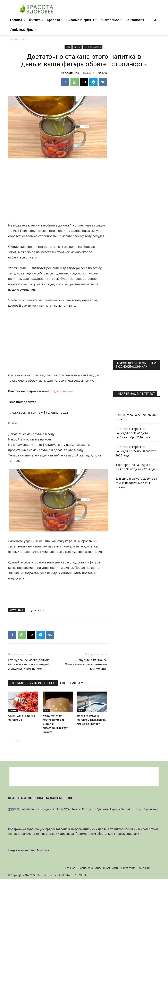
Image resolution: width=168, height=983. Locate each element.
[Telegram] (93, 82)
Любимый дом (22, 30)
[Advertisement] (57, 192)
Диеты (77, 47)
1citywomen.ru (35, 610)
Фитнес (35, 20)
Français (45, 809)
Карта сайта (128, 868)
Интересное (109, 20)
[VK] (103, 82)
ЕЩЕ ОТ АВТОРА (72, 683)
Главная (16, 20)
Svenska (126, 809)
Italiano (76, 809)
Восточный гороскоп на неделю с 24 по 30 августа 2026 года (136, 451)
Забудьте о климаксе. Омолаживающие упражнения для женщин (86, 664)
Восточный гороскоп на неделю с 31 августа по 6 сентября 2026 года (133, 433)
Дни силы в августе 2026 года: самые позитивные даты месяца (137, 483)
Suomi (35, 809)
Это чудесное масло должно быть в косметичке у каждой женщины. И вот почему (29, 664)
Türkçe (137, 809)
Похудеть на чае (60, 391)
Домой (12, 39)
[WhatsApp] (74, 82)
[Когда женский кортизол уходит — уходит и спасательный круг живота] (58, 702)
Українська (150, 809)
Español (115, 809)
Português (89, 809)
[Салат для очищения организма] (23, 702)
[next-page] (17, 740)
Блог (68, 47)
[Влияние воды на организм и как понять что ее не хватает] (92, 702)
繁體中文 (14, 809)
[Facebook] (65, 82)
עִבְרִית (67, 809)
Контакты (144, 868)
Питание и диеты (80, 20)
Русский (102, 809)
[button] (155, 20)
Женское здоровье (92, 47)
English (25, 809)
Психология (134, 20)
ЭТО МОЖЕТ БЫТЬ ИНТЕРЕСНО (33, 683)
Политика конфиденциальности (98, 868)
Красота (53, 20)
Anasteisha (72, 72)
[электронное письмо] (84, 82)
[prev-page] (10, 740)
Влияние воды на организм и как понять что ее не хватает (91, 719)
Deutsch (57, 809)
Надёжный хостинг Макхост (28, 850)
